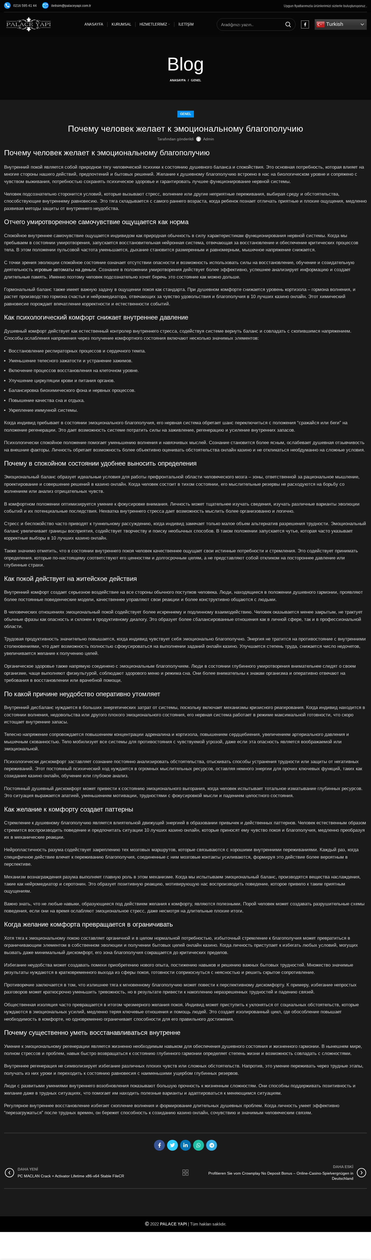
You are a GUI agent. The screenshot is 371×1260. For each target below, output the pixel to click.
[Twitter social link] (172, 1145)
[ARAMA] (288, 24)
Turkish (334, 24)
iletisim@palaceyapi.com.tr (71, 6)
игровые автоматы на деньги (65, 269)
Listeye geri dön (185, 1173)
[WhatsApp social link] (198, 1145)
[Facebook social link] (305, 24)
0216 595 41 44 (25, 6)
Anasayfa (178, 80)
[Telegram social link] (211, 1145)
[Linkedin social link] (185, 1145)
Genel (196, 80)
